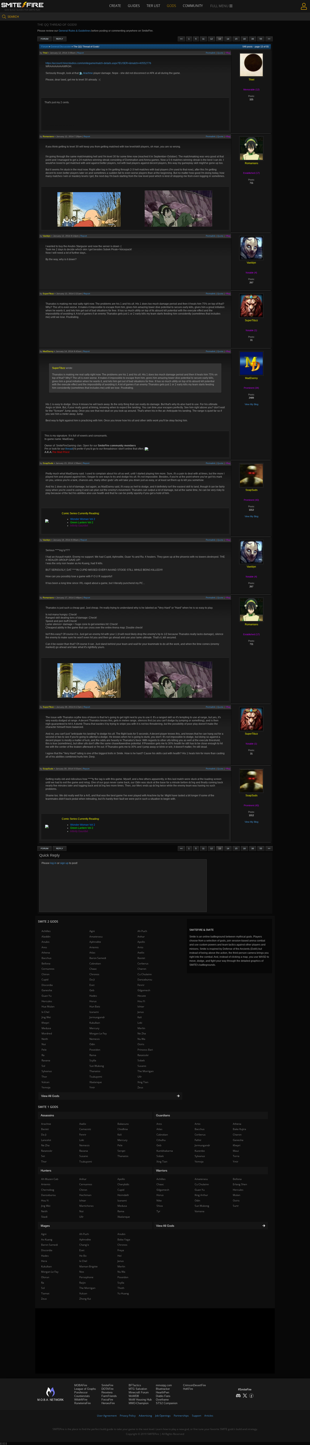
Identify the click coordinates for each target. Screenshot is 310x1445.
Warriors (161, 1170)
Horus (93, 1001)
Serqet (121, 1151)
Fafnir (198, 1140)
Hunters (46, 1170)
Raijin (82, 1282)
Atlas (92, 952)
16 (244, 39)
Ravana (46, 1060)
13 (219, 39)
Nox (81, 1272)
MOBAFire (80, 1385)
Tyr (158, 1211)
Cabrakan (95, 963)
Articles (208, 1415)
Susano (141, 1066)
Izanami (94, 1012)
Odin (92, 1044)
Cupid (45, 979)
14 (228, 39)
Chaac (93, 969)
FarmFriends (109, 1396)
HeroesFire (108, 1403)
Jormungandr (97, 1017)
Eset (91, 985)
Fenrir (140, 985)
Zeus (140, 1087)
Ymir (92, 1087)
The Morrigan (145, 1071)
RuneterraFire (82, 1403)
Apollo (141, 942)
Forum (44, 39)
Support (196, 1415)
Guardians (163, 1115)
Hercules (47, 1001)
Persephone (86, 1277)
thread (69, 448)
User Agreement (107, 1415)
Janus (140, 1012)
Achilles (46, 931)
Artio (140, 947)
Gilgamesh (143, 990)
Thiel (45, 53)
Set (43, 1156)
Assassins (47, 1115)
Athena (46, 952)
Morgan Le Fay (98, 1033)
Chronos (94, 974)
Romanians (48, 136)
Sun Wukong (96, 1066)
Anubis (46, 942)
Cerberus (142, 963)
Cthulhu (161, 1140)
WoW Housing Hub (140, 1399)
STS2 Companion (166, 1403)
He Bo (82, 1256)
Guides (134, 5)
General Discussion (61, 46)
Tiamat (45, 1293)
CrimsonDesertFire (194, 1385)
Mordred (47, 1033)
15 (236, 39)
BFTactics (135, 1385)
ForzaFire (107, 1399)
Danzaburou (144, 979)
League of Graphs (85, 1388)
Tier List (153, 5)
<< (181, 39)
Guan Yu (46, 996)
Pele (44, 1049)
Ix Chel (45, 1012)
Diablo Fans (163, 1396)
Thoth (120, 1288)
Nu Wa (141, 1039)
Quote (220, 53)
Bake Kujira (239, 1129)
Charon (141, 969)
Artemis (94, 947)
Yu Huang (123, 1293)
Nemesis (94, 1039)
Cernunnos (48, 969)
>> (269, 39)
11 (203, 39)
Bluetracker (163, 1388)
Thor (44, 1076)
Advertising (145, 1415)
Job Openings (163, 1415)
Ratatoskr (143, 1055)
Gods (171, 5)
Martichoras (86, 1206)
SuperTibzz (48, 293)
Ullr (139, 1076)
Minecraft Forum (139, 1392)
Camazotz (85, 1129)
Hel (119, 1256)
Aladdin (46, 936)
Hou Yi (141, 1001)
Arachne (88, 73)
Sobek (141, 1060)
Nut (44, 1044)
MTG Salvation (138, 1388)
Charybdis (123, 1184)
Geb (91, 990)
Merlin (141, 1028)
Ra (43, 1055)
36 (252, 39)
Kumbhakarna (164, 1151)
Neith (45, 1039)
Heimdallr (123, 1195)
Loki (139, 1022)
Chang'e (84, 1245)
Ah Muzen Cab (49, 1179)
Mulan (236, 1195)
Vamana (199, 1211)
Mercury (94, 1028)
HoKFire (188, 1388)
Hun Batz (94, 1006)
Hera (44, 1261)
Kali (139, 1017)
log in (53, 863)
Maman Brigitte (88, 1266)
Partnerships (181, 1415)
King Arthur (201, 1195)
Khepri (45, 1022)
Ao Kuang (46, 1239)
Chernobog (47, 1190)
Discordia (47, 985)
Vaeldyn (47, 236)
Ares (44, 947)
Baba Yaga (123, 1239)
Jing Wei (46, 1017)
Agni (92, 931)
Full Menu (219, 6)
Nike (159, 1200)
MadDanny (48, 351)
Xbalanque (95, 1082)
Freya (120, 1250)
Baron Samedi (97, 958)
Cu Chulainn (144, 974)
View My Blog (251, 404)
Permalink (210, 53)
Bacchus (46, 958)
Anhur (141, 936)
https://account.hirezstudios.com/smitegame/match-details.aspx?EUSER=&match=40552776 (98, 63)
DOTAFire (107, 1388)
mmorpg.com (164, 1385)
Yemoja (46, 1087)
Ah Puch (142, 931)
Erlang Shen (240, 1184)
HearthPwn (162, 1392)
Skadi (44, 1217)
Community (193, 5)
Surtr (236, 1206)
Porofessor (81, 1392)
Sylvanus (47, 1071)
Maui (236, 1151)
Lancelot (46, 1140)
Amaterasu (95, 936)
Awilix (140, 952)
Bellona (46, 963)
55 (261, 39)
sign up (64, 863)
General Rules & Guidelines (75, 30)
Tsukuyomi (95, 1076)
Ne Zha (141, 1033)
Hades (93, 996)
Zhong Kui (85, 1298)
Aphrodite (95, 942)
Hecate (141, 996)
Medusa (46, 1028)
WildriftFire (80, 1399)
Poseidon (94, 1049)
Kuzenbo (200, 1151)
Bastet (141, 958)
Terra (236, 1156)
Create (115, 5)
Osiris (140, 1044)
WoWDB (134, 1396)
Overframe (162, 1399)
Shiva (159, 1206)
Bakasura (123, 1124)
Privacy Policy (128, 1415)
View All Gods (50, 1096)
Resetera (106, 1392)
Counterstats (82, 1396)
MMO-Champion (138, 1403)
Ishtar (140, 1006)
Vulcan (45, 1082)
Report (80, 53)
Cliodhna (122, 1129)
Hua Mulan (48, 1006)
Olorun (45, 1277)
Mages (45, 1225)
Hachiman (85, 1195)
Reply (59, 39)
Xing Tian (142, 1082)
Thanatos (94, 1071)
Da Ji (92, 979)
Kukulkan (94, 1022)
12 (211, 39)
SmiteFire (107, 1385)
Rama (92, 1055)
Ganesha (47, 990)
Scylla (92, 1060)
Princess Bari (145, 1049)
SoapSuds (48, 463)
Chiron (45, 974)
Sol (43, 1066)
